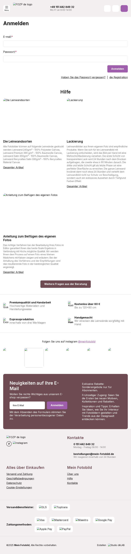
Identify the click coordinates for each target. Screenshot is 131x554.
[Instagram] (20, 444)
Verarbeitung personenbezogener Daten (39, 415)
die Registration (118, 77)
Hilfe (70, 478)
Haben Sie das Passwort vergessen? (83, 77)
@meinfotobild (86, 341)
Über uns (73, 474)
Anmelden (117, 68)
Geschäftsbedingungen (20, 478)
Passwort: (10, 51)
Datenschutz (14, 483)
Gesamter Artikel (13, 167)
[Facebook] (9, 444)
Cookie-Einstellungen (19, 487)
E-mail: (8, 36)
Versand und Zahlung (19, 474)
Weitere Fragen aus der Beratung (65, 284)
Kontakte (72, 483)
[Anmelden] (115, 8)
